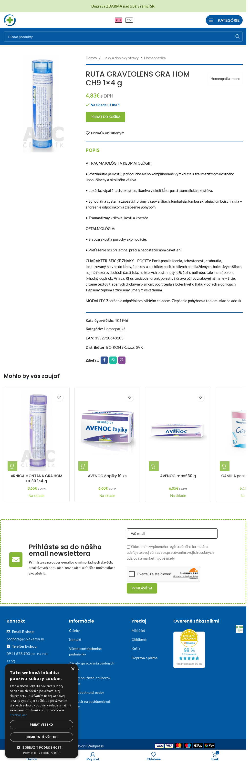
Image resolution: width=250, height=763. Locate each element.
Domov (91, 58)
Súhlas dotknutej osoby (86, 692)
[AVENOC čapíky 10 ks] (107, 431)
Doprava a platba (144, 658)
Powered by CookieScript (41, 753)
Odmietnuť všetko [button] (41, 737)
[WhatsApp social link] (113, 360)
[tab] (93, 150)
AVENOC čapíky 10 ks (107, 475)
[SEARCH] (237, 36)
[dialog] (41, 711)
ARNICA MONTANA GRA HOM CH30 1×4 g (36, 478)
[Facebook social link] (104, 360)
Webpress (95, 746)
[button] (12, 466)
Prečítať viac (18, 715)
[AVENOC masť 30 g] (178, 431)
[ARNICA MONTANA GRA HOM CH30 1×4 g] (37, 431)
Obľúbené (139, 639)
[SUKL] (239, 629)
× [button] (72, 669)
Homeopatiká (155, 58)
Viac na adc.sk (230, 300)
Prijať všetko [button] (41, 725)
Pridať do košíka (105, 117)
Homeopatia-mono (225, 78)
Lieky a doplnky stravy (121, 58)
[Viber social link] (121, 360)
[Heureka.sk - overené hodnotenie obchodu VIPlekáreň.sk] (189, 648)
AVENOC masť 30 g (178, 475)
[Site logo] (10, 19)
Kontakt (75, 639)
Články (74, 630)
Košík (136, 648)
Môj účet (138, 630)
